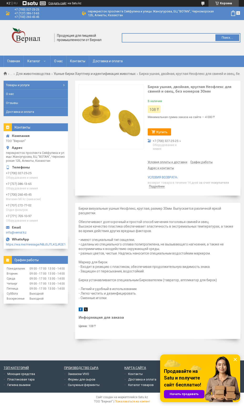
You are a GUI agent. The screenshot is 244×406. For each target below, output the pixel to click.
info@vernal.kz (16, 232)
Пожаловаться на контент (132, 401)
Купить (162, 132)
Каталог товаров (141, 385)
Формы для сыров (81, 379)
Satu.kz (143, 397)
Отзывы (12, 103)
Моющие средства (21, 374)
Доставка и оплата (108, 61)
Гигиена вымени (18, 385)
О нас (58, 61)
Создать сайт (57, 3)
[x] (86, 310)
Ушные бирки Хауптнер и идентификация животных (95, 74)
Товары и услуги (18, 85)
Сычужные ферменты (84, 385)
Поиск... (227, 37)
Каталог (33, 61)
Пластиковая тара (21, 379)
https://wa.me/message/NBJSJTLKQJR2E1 (36, 244)
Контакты (77, 61)
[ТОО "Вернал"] (27, 38)
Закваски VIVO (78, 374)
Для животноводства (33, 74)
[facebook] (81, 310)
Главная (13, 61)
